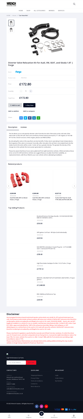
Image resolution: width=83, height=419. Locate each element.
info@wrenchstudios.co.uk (15, 393)
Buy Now (30, 105)
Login (56, 375)
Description (12, 127)
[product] (21, 220)
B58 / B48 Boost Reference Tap (46, 294)
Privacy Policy (35, 378)
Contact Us (34, 384)
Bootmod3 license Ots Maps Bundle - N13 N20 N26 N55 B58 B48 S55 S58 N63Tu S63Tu (54, 217)
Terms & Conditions (37, 381)
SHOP (28, 11)
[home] (41, 354)
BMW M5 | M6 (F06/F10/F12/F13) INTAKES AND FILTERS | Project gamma (56, 278)
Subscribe (31, 363)
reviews (24, 127)
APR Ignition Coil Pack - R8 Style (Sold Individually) (52, 232)
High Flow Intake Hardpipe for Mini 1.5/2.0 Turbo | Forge (54, 263)
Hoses (14, 15)
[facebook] (37, 406)
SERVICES (61, 11)
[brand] (18, 72)
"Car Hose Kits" (23, 15)
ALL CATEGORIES (39, 11)
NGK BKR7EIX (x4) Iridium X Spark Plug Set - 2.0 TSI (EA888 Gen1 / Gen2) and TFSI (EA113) (54, 247)
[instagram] (41, 406)
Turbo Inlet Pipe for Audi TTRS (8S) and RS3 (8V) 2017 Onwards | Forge (64, 198)
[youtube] (46, 406)
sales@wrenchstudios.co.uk (15, 389)
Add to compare (29, 111)
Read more (40, 343)
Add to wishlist (13, 111)
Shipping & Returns (37, 375)
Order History (59, 378)
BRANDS (51, 11)
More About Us (35, 386)
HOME (21, 11)
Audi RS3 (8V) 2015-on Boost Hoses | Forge (18, 198)
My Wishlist (58, 381)
